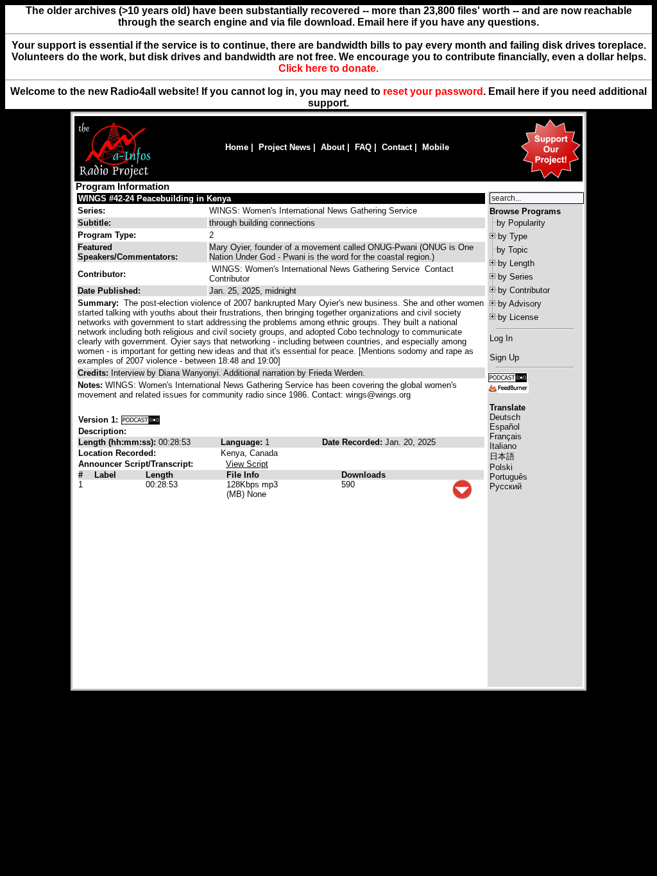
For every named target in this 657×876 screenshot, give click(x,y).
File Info (242, 475)
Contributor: (102, 274)
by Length (516, 263)
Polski (501, 467)
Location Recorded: (117, 453)
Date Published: (109, 291)
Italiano (503, 446)
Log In (501, 338)
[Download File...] (462, 496)
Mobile (435, 147)
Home (236, 147)
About (333, 147)
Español (505, 427)
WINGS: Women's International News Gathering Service (313, 210)
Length (159, 475)
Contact (397, 147)
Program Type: (107, 235)
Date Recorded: (353, 442)
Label (105, 475)
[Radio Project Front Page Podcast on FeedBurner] (508, 387)
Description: (102, 431)
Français (506, 436)
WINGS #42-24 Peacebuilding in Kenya (154, 198)
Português (508, 477)
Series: (91, 210)
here (529, 91)
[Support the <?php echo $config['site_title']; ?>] (550, 178)
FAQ (363, 147)
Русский (506, 486)
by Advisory (520, 303)
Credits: (94, 373)
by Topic (512, 250)
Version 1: (98, 420)
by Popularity (521, 223)
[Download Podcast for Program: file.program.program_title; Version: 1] (140, 420)
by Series (515, 277)
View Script (247, 464)
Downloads (363, 475)
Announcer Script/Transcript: (135, 464)
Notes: (91, 385)
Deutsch (505, 417)
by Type (512, 236)
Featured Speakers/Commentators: (128, 252)
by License (518, 317)
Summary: (99, 303)
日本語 (502, 456)
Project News (285, 147)
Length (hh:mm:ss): (118, 442)
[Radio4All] (114, 177)
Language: (243, 442)
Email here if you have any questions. (448, 22)
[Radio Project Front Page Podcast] (507, 377)
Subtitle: (94, 223)
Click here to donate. (328, 68)
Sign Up (504, 357)
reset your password (433, 91)
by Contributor (524, 290)
